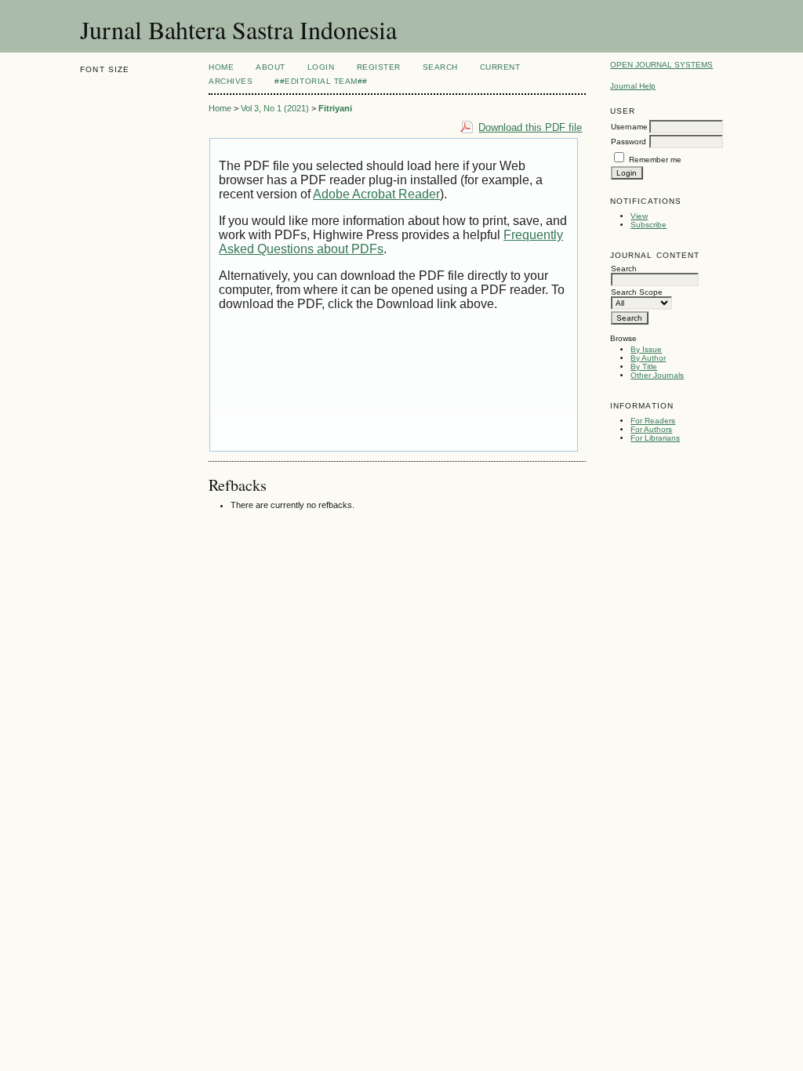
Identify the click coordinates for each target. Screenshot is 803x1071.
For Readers (652, 420)
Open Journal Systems (661, 64)
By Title (643, 366)
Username (629, 126)
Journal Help (633, 86)
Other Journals (657, 375)
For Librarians (655, 438)
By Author (648, 358)
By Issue (646, 349)
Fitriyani (335, 108)
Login (321, 67)
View (639, 216)
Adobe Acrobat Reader (376, 194)
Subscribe (648, 224)
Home (221, 67)
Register (379, 67)
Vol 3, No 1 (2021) (275, 108)
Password (628, 141)
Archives (231, 81)
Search (440, 67)
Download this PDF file (530, 127)
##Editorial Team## (320, 81)
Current (500, 67)
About (270, 67)
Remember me (655, 159)
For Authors (651, 429)
